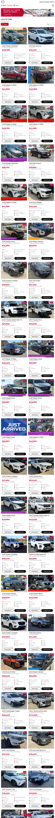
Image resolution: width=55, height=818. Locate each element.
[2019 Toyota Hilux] (41, 309)
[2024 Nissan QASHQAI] (14, 35)
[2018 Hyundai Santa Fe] (41, 740)
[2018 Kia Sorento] (41, 153)
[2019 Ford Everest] (14, 740)
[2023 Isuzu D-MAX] (14, 661)
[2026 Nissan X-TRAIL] (14, 75)
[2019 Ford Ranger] (41, 192)
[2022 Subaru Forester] (14, 270)
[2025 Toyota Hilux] (41, 466)
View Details (7, 62)
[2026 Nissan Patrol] (41, 583)
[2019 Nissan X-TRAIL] (14, 348)
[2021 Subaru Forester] (14, 544)
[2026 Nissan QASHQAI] (14, 153)
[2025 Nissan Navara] (41, 231)
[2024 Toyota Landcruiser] (41, 700)
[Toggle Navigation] (53, 5)
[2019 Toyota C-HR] (14, 779)
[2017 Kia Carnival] (41, 35)
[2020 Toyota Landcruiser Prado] (41, 505)
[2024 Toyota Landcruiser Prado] (14, 309)
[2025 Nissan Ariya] (14, 231)
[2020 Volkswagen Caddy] (14, 700)
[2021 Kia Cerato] (41, 270)
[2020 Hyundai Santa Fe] (41, 544)
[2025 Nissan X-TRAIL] (14, 114)
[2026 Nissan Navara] (14, 583)
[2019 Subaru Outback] (14, 466)
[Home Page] (3, 2)
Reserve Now (20, 62)
